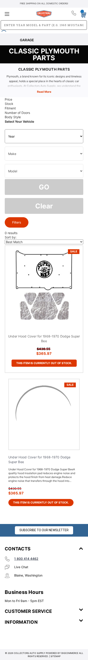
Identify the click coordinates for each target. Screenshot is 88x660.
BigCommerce (69, 653)
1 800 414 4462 (26, 559)
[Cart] (82, 14)
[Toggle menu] (18, 14)
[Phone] (74, 14)
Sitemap (55, 656)
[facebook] (11, 635)
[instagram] (24, 635)
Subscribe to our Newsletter (44, 530)
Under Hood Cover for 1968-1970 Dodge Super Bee (44, 338)
